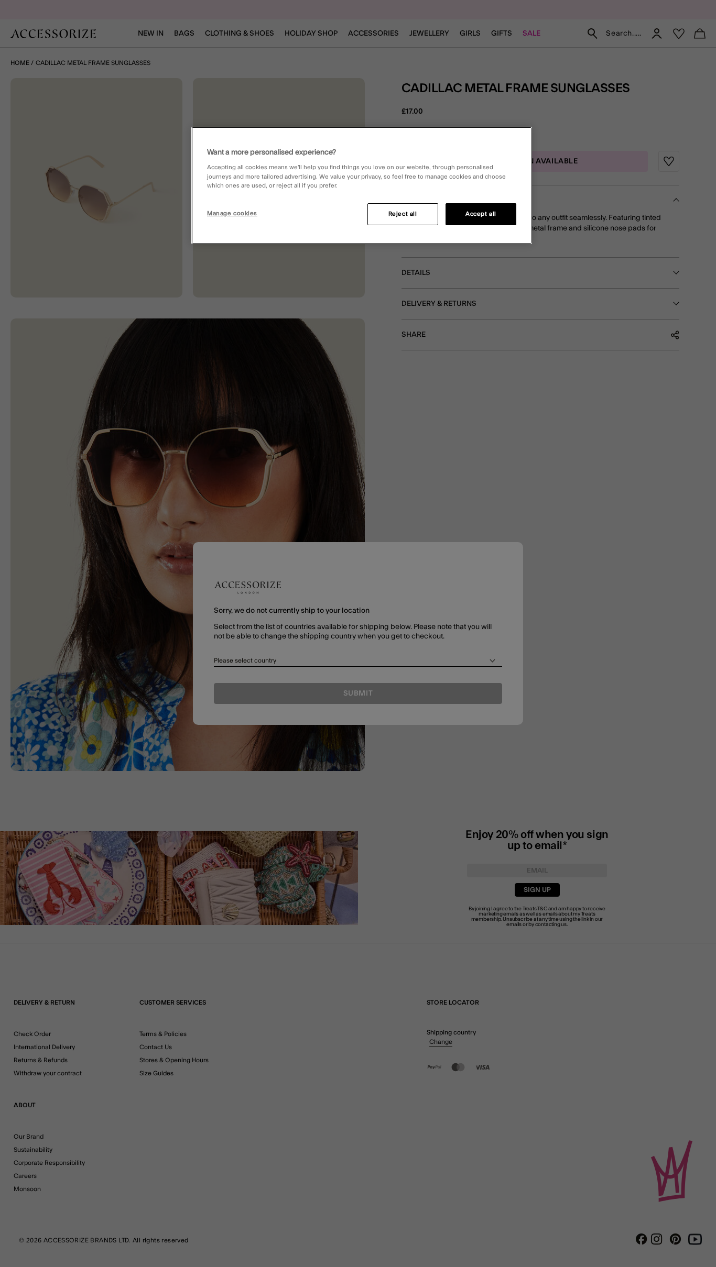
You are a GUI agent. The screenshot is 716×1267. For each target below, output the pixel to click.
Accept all (480, 214)
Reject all (402, 214)
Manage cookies (232, 213)
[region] (361, 185)
